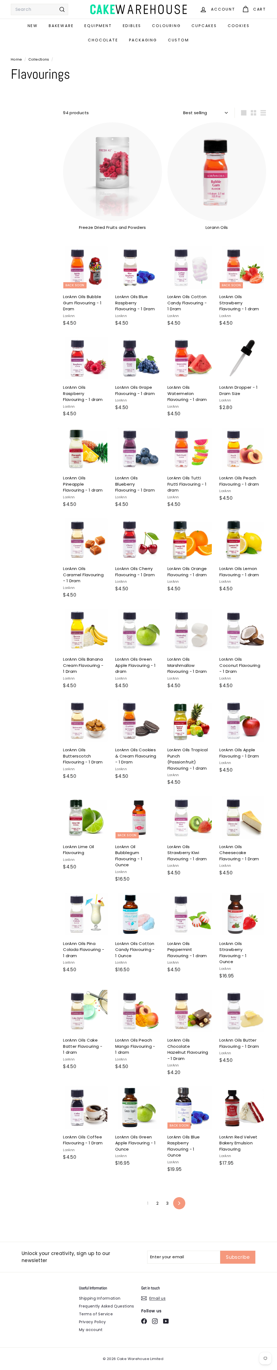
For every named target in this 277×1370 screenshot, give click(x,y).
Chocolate (103, 40)
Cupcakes (204, 25)
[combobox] (39, 9)
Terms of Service (96, 1314)
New (33, 25)
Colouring (166, 25)
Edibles (132, 25)
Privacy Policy (92, 1322)
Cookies (239, 25)
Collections (39, 59)
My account (91, 1329)
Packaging (143, 40)
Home (17, 59)
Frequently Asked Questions (106, 1306)
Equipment (98, 25)
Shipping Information (100, 1298)
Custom (178, 40)
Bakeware (61, 25)
